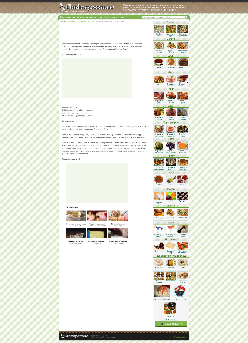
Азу (158, 84)
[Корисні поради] (179, 296)
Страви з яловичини (182, 85)
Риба (170, 105)
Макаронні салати (182, 51)
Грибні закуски (159, 35)
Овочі (171, 139)
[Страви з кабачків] (182, 149)
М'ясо (171, 72)
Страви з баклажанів (171, 152)
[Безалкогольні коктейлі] (171, 232)
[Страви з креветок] (171, 132)
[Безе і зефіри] (159, 199)
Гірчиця (171, 184)
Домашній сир (171, 252)
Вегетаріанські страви (182, 282)
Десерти (170, 189)
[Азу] (159, 82)
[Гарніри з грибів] (171, 166)
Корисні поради (179, 299)
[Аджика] (159, 182)
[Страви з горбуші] (171, 116)
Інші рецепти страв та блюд (171, 256)
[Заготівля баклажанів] (182, 249)
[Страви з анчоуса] (159, 116)
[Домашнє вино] (182, 232)
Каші (183, 268)
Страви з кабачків (182, 152)
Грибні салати (159, 51)
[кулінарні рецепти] (89, 12)
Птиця (171, 89)
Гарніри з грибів (171, 168)
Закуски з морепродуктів (182, 35)
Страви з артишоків (159, 152)
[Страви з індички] (171, 99)
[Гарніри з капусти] (182, 166)
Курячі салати (171, 51)
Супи (170, 55)
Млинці (159, 217)
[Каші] (182, 266)
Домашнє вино (183, 235)
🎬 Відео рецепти (171, 323)
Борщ (159, 67)
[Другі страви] (171, 279)
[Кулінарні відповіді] (162, 296)
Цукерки (182, 201)
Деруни (171, 268)
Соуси (171, 172)
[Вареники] (159, 266)
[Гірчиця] (171, 182)
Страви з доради (182, 118)
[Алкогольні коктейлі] (159, 232)
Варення (159, 251)
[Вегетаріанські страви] (182, 279)
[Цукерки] (182, 199)
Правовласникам (179, 337)
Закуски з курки (171, 35)
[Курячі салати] (171, 49)
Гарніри (171, 155)
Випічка (171, 205)
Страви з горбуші (171, 118)
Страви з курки (182, 102)
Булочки (170, 217)
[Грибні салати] (159, 49)
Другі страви (171, 281)
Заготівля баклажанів (182, 252)
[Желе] (171, 199)
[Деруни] (171, 266)
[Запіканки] (182, 216)
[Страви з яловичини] (182, 82)
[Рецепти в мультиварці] (170, 313)
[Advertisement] (106, 32)
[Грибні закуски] (159, 32)
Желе (170, 201)
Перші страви (159, 282)
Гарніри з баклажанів (159, 168)
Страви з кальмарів (159, 135)
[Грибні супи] (182, 65)
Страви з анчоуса (159, 118)
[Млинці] (159, 216)
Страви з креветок (171, 135)
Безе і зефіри (159, 202)
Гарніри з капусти (183, 168)
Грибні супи (183, 67)
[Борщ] (159, 65)
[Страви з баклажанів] (171, 149)
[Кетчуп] (182, 182)
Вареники (159, 268)
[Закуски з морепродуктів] (182, 32)
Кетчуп (182, 184)
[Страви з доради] (182, 116)
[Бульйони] (171, 65)
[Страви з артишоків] (159, 149)
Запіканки (183, 217)
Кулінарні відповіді (162, 299)
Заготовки (170, 239)
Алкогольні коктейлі (158, 235)
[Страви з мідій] (182, 132)
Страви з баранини (171, 85)
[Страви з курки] (182, 99)
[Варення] (159, 249)
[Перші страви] (159, 279)
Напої (171, 222)
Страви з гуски (159, 102)
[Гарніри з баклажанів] (159, 166)
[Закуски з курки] (171, 32)
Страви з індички (171, 102)
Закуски (171, 22)
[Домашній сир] (171, 249)
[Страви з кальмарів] (159, 132)
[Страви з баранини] (171, 82)
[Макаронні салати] (182, 49)
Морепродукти (171, 122)
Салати (171, 39)
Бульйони (171, 67)
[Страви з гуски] (159, 99)
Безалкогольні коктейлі (171, 235)
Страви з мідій (182, 135)
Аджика (159, 184)
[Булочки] (171, 216)
